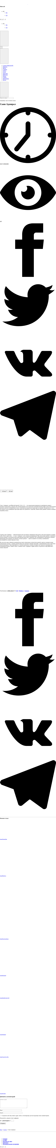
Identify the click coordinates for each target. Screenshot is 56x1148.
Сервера (5, 69)
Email (1, 1112)
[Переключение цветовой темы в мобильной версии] (4, 38)
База (1, 1129)
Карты (4, 76)
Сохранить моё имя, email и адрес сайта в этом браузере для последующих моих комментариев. (25, 1115)
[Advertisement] (28, 458)
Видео (4, 80)
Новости (5, 67)
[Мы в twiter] (3, 20)
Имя (1, 1110)
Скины (4, 77)
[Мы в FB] (1, 20)
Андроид (26, 590)
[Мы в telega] (5, 20)
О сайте (5, 1140)
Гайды (4, 70)
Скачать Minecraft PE (8, 65)
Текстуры (5, 73)
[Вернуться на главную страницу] (14, 1136)
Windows (21, 590)
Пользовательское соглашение (11, 1144)
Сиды (4, 72)
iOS (17, 590)
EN (6, 15)
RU (7, 12)
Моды (4, 68)
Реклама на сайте (7, 1141)
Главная (5, 1138)
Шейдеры (5, 74)
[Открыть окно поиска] (1, 47)
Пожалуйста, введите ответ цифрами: (9, 1118)
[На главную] (17, 4)
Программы (6, 78)
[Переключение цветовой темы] (4, 56)
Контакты (5, 1142)
